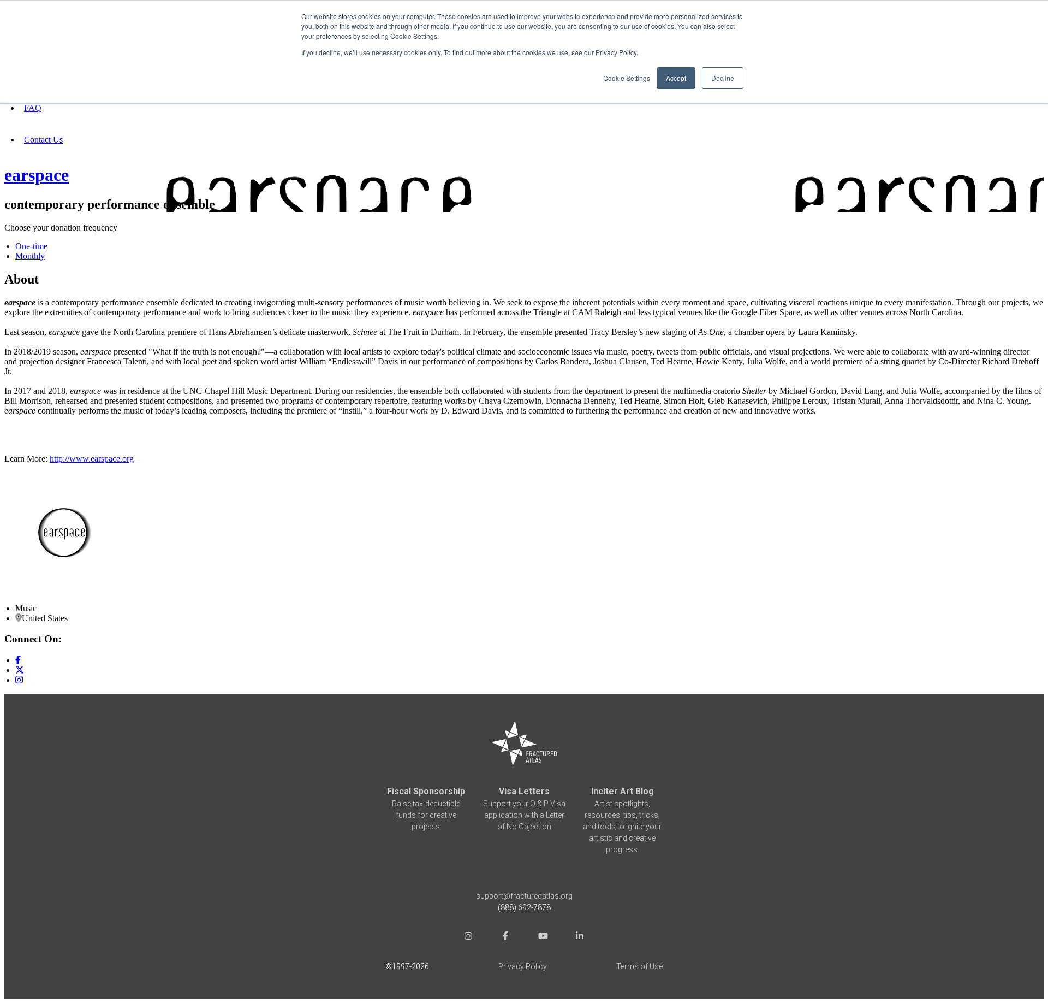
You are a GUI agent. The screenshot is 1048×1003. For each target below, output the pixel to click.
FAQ (32, 108)
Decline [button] (722, 77)
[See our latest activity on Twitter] (19, 670)
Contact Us (43, 139)
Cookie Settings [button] (626, 77)
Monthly (30, 256)
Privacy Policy (522, 966)
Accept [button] (676, 77)
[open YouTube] (542, 937)
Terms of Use (639, 966)
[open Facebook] (505, 937)
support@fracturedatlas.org (524, 896)
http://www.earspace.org (92, 458)
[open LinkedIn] (579, 937)
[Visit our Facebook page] (18, 660)
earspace (36, 175)
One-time (31, 246)
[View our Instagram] (19, 680)
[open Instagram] (468, 937)
